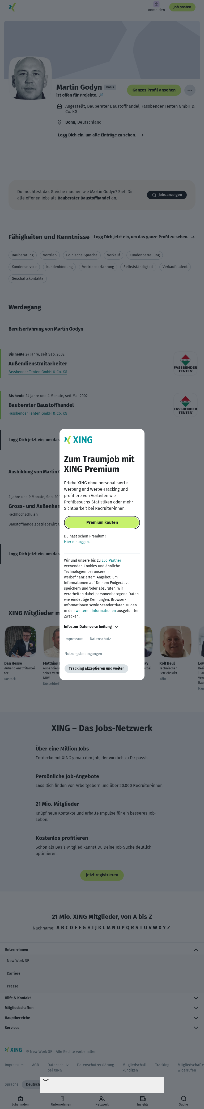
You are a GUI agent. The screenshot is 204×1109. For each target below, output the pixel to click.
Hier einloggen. (77, 542)
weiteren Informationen (96, 610)
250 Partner (111, 560)
